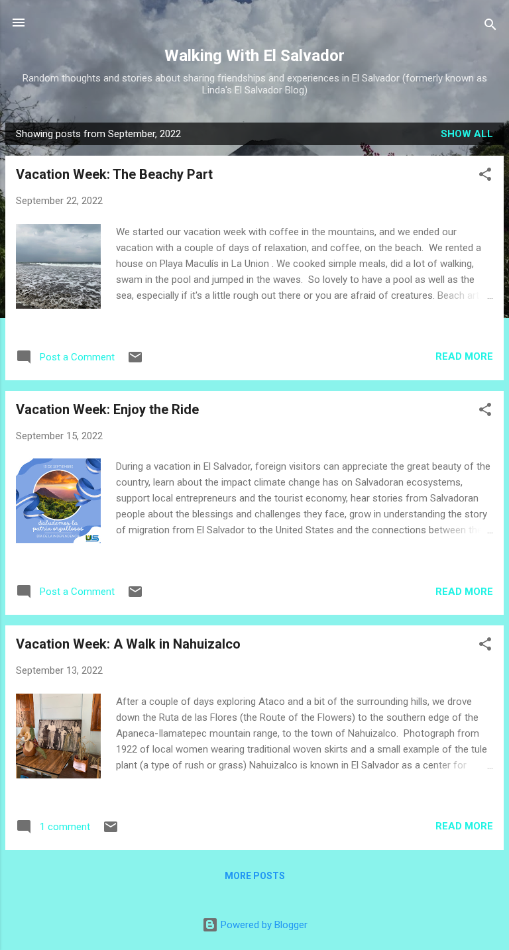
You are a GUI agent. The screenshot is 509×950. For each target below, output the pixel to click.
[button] (485, 176)
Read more (464, 356)
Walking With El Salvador (254, 55)
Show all (467, 134)
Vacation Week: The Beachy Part (114, 174)
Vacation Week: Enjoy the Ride (107, 409)
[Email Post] (135, 362)
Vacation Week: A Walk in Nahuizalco (128, 644)
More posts (255, 876)
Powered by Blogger (263, 925)
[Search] (490, 27)
